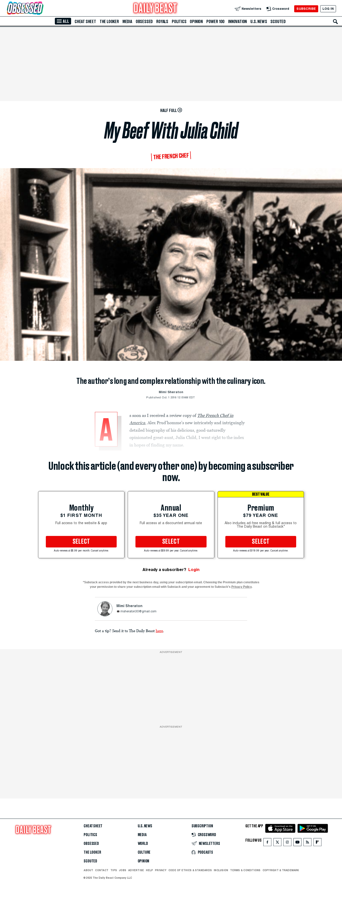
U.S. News (258, 21)
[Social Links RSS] (307, 843)
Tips (113, 870)
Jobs (122, 870)
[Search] (335, 21)
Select (81, 541)
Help (149, 870)
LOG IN (328, 9)
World (143, 844)
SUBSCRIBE (306, 9)
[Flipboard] (317, 843)
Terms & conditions (245, 870)
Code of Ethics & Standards (190, 870)
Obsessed (144, 21)
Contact (101, 870)
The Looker (109, 21)
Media (127, 21)
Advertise (136, 870)
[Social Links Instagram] (287, 843)
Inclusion (221, 870)
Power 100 (215, 21)
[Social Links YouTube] (297, 843)
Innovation (237, 21)
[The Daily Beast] (155, 8)
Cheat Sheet (85, 21)
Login (194, 569)
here (159, 630)
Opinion (196, 21)
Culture (144, 852)
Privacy (160, 870)
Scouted (278, 21)
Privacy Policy (241, 587)
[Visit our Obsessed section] (41, 8)
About (88, 870)
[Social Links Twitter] (277, 843)
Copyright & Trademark (281, 870)
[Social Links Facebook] (267, 843)
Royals (162, 21)
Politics (179, 21)
